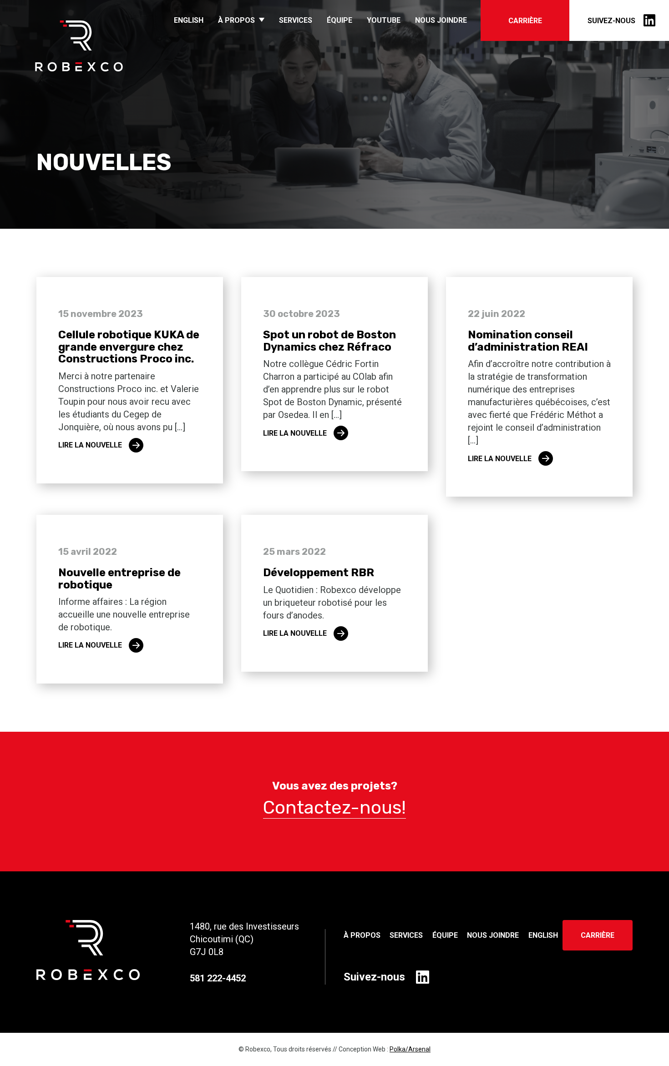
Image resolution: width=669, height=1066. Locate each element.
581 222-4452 (218, 978)
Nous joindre (441, 20)
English (188, 20)
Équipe (339, 20)
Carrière (525, 20)
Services (295, 20)
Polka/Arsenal (410, 1049)
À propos (236, 20)
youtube (383, 20)
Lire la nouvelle (90, 445)
